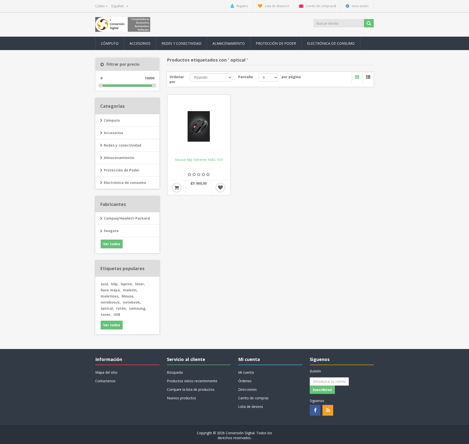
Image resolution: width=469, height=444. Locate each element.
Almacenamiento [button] (229, 43)
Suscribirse (322, 389)
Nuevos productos (181, 398)
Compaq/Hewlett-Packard (127, 218)
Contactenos (105, 381)
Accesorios (113, 132)
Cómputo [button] (109, 43)
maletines (110, 296)
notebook (132, 302)
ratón (121, 308)
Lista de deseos (250, 406)
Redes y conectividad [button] (181, 43)
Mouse (128, 296)
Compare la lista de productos (190, 389)
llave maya (111, 290)
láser (140, 284)
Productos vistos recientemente (192, 381)
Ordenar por (177, 79)
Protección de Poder (276, 43)
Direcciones (247, 389)
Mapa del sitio (106, 372)
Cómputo (112, 120)
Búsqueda (175, 372)
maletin (130, 290)
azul (105, 284)
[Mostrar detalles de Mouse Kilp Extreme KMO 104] (199, 126)
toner (106, 314)
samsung (137, 308)
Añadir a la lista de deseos (220, 187)
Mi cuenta (246, 372)
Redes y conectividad (122, 145)
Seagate (111, 230)
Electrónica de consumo (125, 182)
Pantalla (245, 76)
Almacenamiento (119, 157)
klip (114, 284)
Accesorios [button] (139, 43)
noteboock (111, 302)
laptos (127, 284)
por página (291, 76)
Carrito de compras (253, 398)
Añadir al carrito (176, 187)
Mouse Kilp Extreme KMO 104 (199, 160)
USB (117, 314)
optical (107, 308)
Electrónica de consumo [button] (331, 43)
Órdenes (245, 381)
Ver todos (111, 244)
